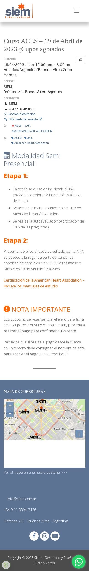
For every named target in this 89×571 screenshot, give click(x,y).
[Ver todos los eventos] (80, 59)
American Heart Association (31, 143)
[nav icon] (76, 11)
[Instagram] (44, 536)
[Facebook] (34, 536)
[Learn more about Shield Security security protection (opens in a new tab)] (6, 565)
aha (29, 138)
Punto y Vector (44, 563)
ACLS (18, 125)
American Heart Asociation (32, 131)
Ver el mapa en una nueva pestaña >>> (35, 472)
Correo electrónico (21, 114)
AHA (28, 125)
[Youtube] (55, 536)
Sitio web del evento (23, 119)
